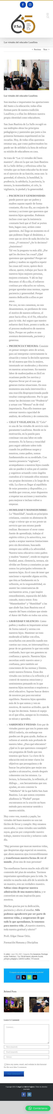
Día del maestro (26, 956)
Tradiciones (12, 956)
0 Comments (35, 959)
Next (45, 49)
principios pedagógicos (11, 959)
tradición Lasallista (24, 959)
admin (8, 954)
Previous (37, 49)
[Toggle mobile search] (48, 16)
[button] (6, 1005)
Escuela (40, 956)
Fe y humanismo (35, 954)
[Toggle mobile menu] (47, 14)
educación (34, 956)
